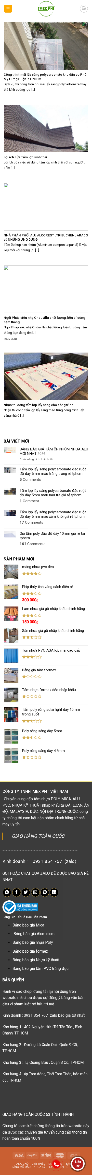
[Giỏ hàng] (84, 9)
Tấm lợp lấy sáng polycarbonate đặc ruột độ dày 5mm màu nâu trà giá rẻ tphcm (53, 492)
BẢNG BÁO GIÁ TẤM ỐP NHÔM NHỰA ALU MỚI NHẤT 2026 (54, 451)
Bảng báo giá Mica (28, 925)
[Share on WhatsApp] (7, 892)
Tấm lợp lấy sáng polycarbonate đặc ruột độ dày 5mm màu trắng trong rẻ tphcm (53, 471)
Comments (30, 479)
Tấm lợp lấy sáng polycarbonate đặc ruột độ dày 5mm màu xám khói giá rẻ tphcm (53, 514)
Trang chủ (20, 1163)
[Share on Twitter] (26, 892)
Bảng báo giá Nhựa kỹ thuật (36, 960)
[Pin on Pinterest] (44, 892)
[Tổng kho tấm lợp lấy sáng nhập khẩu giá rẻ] (46, 8)
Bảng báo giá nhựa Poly (33, 942)
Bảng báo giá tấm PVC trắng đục (40, 968)
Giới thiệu (38, 1163)
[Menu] (8, 9)
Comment (29, 501)
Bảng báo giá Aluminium (33, 933)
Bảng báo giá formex (30, 951)
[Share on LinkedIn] (54, 892)
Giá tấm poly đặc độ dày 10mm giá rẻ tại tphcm (52, 535)
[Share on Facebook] (16, 892)
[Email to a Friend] (35, 892)
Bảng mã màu (21, 1167)
